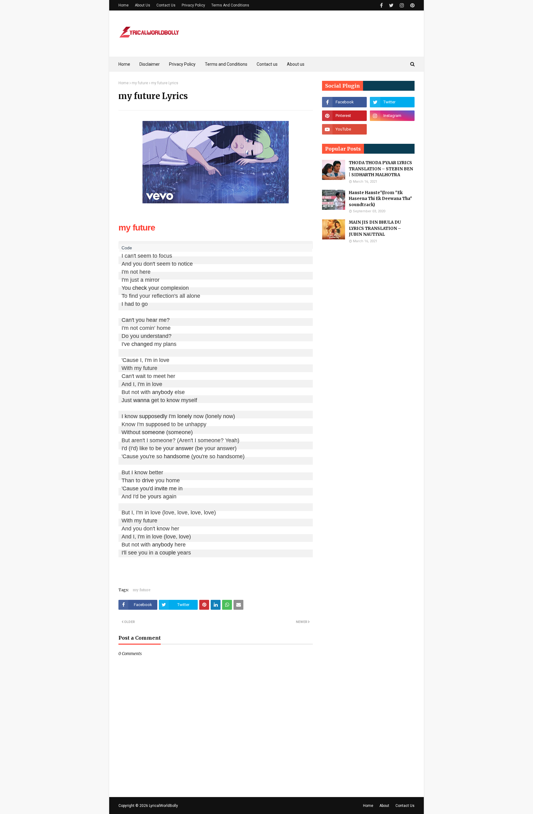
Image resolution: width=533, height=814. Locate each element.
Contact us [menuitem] (267, 64)
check (139, 288)
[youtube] (344, 129)
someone (153, 432)
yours (154, 496)
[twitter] (391, 5)
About (384, 806)
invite (161, 488)
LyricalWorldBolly (163, 806)
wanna (141, 400)
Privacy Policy (193, 5)
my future (140, 83)
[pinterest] (412, 5)
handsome (177, 456)
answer (184, 448)
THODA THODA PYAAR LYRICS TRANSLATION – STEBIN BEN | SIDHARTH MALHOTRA (381, 168)
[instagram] (402, 5)
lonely (184, 416)
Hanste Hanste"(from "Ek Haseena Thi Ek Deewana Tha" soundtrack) (380, 198)
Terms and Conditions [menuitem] (226, 64)
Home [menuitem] (124, 64)
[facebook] (381, 5)
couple (167, 553)
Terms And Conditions (230, 5)
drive (148, 480)
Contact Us (166, 5)
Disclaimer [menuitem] (149, 64)
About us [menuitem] (295, 64)
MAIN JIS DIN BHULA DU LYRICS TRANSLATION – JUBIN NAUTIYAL (375, 228)
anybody (162, 392)
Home (123, 5)
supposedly (153, 416)
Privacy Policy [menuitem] (182, 64)
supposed (158, 424)
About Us (142, 5)
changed (142, 344)
